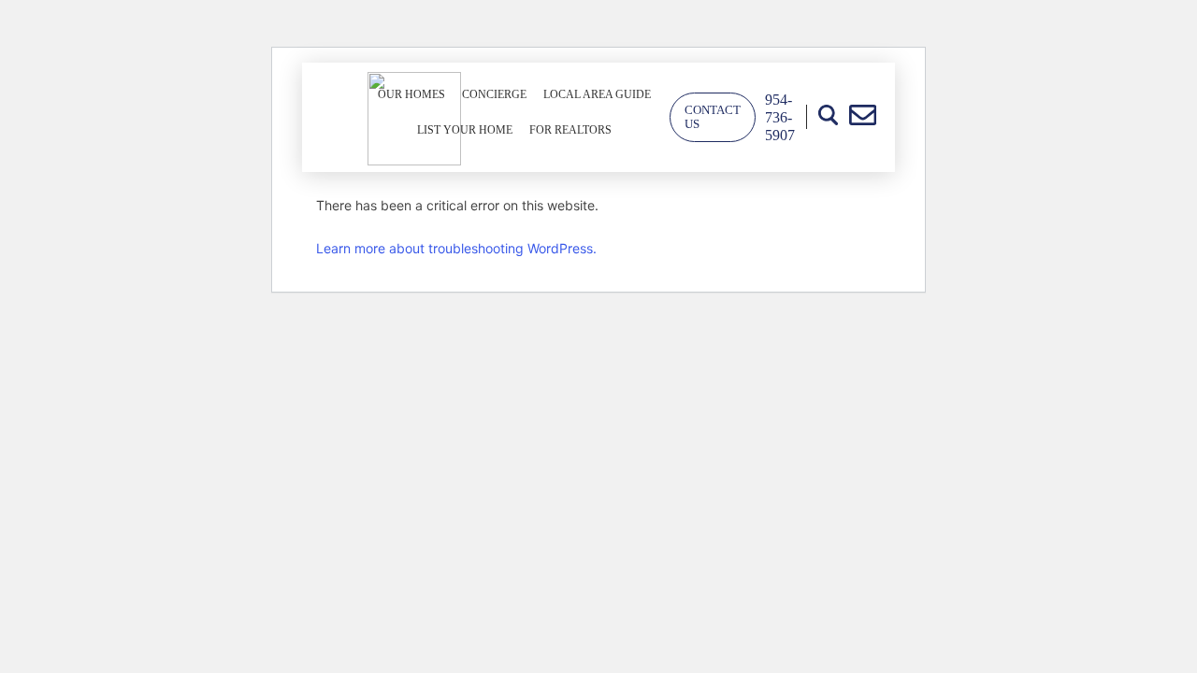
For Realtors (570, 129)
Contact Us (713, 117)
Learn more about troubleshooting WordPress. (456, 248)
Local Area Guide (597, 94)
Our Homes (411, 94)
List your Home (464, 129)
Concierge (494, 94)
